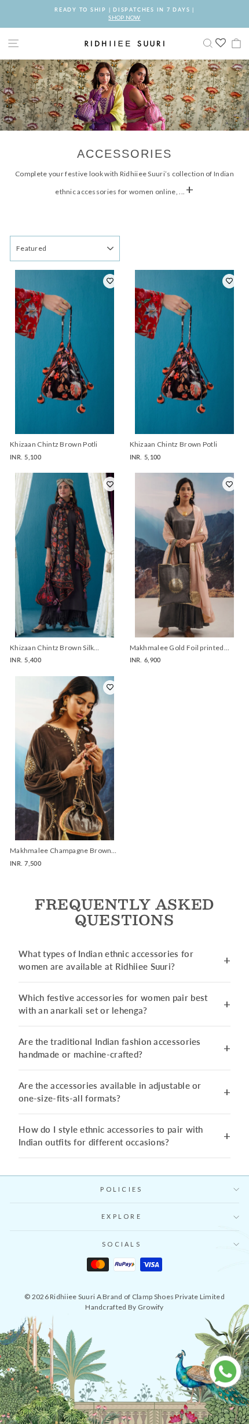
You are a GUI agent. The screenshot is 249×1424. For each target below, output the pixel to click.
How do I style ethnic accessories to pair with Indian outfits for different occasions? (111, 1136)
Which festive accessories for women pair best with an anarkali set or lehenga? (113, 1004)
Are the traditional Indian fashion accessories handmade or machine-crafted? (110, 1048)
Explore (121, 1216)
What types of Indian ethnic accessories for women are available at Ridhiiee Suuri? (106, 960)
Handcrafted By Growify (124, 1307)
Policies (121, 1189)
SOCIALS (121, 1244)
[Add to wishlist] (110, 281)
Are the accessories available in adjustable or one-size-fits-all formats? (110, 1092)
